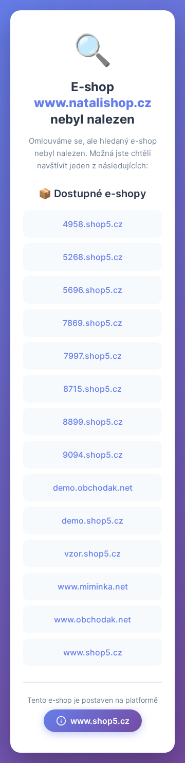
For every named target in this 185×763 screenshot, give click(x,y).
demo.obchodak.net (93, 487)
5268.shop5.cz (93, 257)
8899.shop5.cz (93, 422)
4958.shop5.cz (93, 224)
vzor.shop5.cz (92, 553)
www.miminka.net (93, 586)
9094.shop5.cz (93, 454)
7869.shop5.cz (92, 323)
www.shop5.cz (92, 652)
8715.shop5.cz (92, 389)
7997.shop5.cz (93, 356)
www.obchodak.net (92, 619)
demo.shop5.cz (92, 520)
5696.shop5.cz (92, 290)
